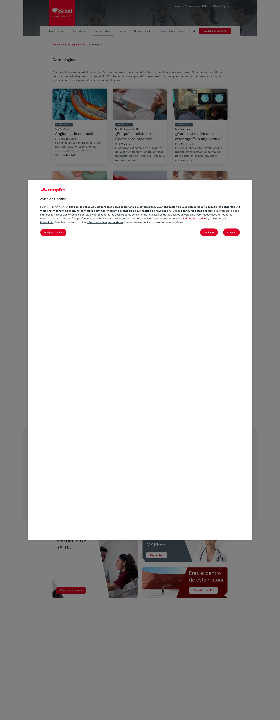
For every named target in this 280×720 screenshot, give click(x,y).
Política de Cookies (195, 218)
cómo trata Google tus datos (105, 222)
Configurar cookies (53, 232)
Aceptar (231, 232)
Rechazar (209, 232)
